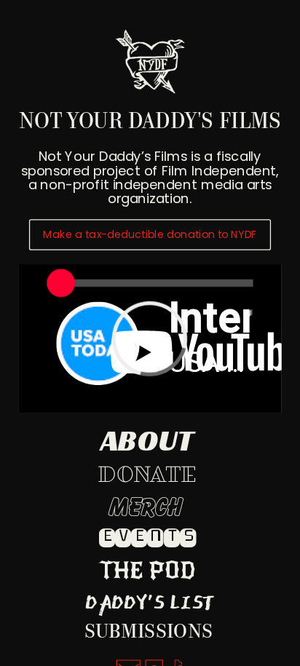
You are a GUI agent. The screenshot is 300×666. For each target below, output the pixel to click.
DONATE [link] (147, 475)
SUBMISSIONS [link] (148, 632)
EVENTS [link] (148, 536)
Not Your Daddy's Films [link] (149, 124)
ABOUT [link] (147, 440)
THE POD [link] (147, 571)
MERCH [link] (145, 508)
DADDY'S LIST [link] (150, 602)
